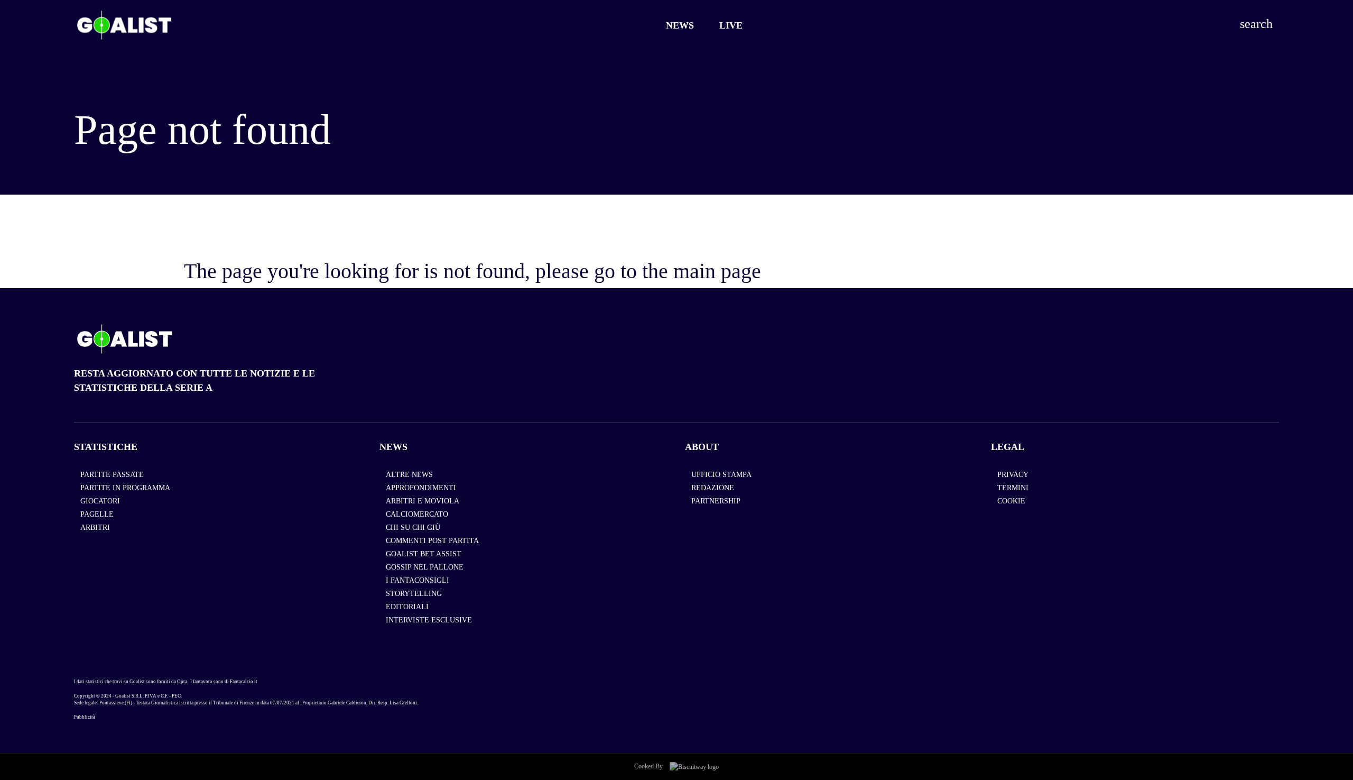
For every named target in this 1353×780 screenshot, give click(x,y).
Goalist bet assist (423, 554)
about (702, 447)
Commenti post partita (432, 541)
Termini (1012, 488)
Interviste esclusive (429, 620)
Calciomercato (417, 514)
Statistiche (105, 447)
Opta (182, 681)
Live (731, 25)
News (680, 25)
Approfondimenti (421, 488)
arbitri (95, 527)
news (393, 447)
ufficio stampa (721, 475)
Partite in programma (125, 488)
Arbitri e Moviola (422, 501)
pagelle (97, 514)
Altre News (409, 475)
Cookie (1011, 501)
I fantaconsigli (417, 580)
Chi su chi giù (413, 527)
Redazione (712, 488)
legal (1007, 447)
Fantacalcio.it (243, 681)
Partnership (715, 501)
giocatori (100, 501)
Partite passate (112, 475)
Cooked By (649, 766)
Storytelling (414, 594)
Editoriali (407, 607)
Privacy (1012, 475)
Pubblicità (84, 717)
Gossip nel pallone (425, 567)
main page (717, 271)
